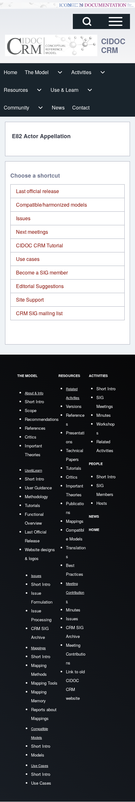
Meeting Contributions (75, 654)
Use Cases (41, 783)
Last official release (37, 191)
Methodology (36, 496)
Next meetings (32, 231)
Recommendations (42, 419)
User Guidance (38, 488)
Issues (23, 218)
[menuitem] (10, 72)
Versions (74, 406)
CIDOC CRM (113, 45)
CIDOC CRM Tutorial (39, 245)
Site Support (30, 299)
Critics (30, 437)
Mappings (75, 521)
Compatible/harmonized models (51, 204)
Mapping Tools (44, 683)
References (35, 428)
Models (37, 755)
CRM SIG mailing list (39, 313)
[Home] (51, 45)
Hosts (101, 503)
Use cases (28, 258)
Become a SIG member (42, 272)
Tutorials (32, 505)
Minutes (73, 610)
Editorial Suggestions (40, 286)
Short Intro (34, 401)
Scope (30, 410)
